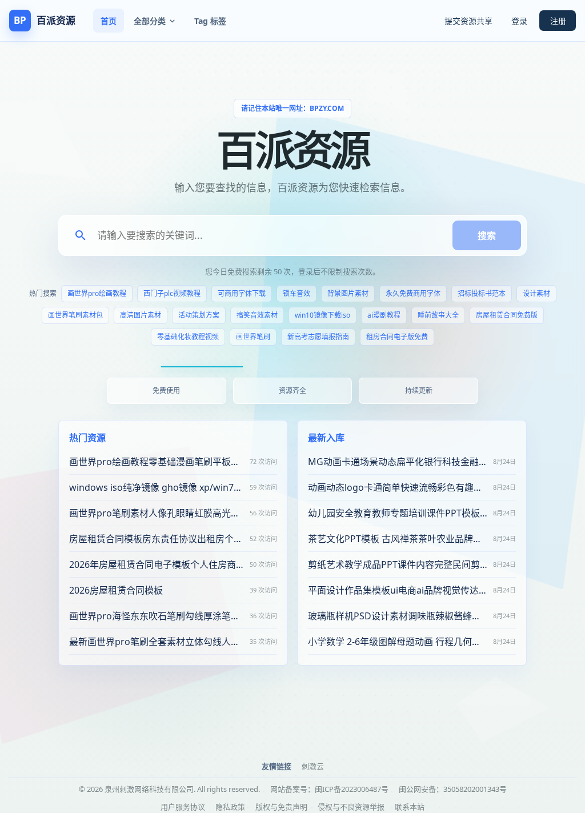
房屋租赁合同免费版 (507, 315)
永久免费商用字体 (413, 293)
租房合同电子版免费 (397, 337)
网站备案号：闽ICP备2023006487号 (329, 789)
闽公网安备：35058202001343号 (453, 789)
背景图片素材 (347, 293)
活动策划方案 (198, 315)
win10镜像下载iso (322, 315)
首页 (109, 20)
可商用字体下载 (242, 293)
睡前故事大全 (438, 315)
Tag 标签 (210, 20)
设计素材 (536, 293)
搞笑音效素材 (257, 315)
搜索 (487, 235)
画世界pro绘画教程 (96, 293)
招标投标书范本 (482, 293)
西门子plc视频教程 (172, 293)
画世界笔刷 (253, 337)
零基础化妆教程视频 (188, 337)
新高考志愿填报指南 (318, 337)
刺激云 (313, 766)
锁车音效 (296, 293)
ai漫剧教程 (383, 315)
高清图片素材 (140, 315)
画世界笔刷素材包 (75, 315)
